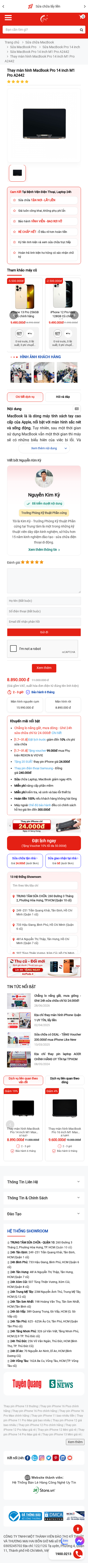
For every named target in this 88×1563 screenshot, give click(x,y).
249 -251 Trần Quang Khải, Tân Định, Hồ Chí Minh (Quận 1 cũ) (44, 912)
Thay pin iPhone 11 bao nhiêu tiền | (54, 1415)
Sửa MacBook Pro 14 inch (61, 47)
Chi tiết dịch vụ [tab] (25, 397)
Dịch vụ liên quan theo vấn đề (23, 1080)
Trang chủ (12, 42)
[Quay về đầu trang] (77, 1529)
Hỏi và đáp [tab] (63, 397)
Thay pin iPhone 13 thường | (22, 1406)
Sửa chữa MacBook (39, 42)
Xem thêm (75, 1442)
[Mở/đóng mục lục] (77, 409)
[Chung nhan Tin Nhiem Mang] (76, 1516)
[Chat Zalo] (64, 1541)
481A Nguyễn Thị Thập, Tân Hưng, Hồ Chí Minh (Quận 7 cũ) (42, 941)
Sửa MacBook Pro (23, 47)
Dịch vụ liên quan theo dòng (64, 1080)
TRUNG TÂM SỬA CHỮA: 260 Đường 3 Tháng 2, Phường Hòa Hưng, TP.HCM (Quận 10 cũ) (44, 898)
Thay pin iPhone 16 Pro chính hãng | (35, 1411)
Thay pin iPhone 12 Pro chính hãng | (41, 1425)
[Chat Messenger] (78, 1541)
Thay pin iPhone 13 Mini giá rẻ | (62, 1434)
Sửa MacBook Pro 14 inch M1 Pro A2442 (39, 52)
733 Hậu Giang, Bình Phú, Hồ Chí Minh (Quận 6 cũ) (45, 926)
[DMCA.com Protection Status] (54, 1516)
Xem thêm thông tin (42, 549)
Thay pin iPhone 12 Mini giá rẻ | (58, 1429)
